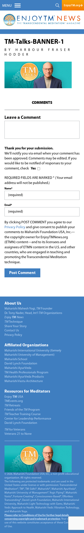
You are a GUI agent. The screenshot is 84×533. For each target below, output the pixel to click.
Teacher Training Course (22, 414)
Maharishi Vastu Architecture (23, 381)
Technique (13, 322)
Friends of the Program (22, 410)
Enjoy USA (13, 397)
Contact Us (11, 330)
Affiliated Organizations (26, 345)
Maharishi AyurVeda (17, 368)
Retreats (12, 405)
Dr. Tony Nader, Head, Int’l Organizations (33, 313)
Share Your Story (15, 326)
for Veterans (14, 429)
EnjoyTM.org (72, 5)
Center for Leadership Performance (27, 418)
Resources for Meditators (27, 392)
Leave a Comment (22, 117)
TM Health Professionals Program (26, 372)
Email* (8, 205)
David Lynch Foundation (20, 363)
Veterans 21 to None (18, 434)
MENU (7, 6)
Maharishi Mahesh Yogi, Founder (28, 308)
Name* (8, 188)
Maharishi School (15, 359)
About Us (12, 304)
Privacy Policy (14, 227)
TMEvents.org (13, 401)
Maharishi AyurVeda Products (24, 376)
